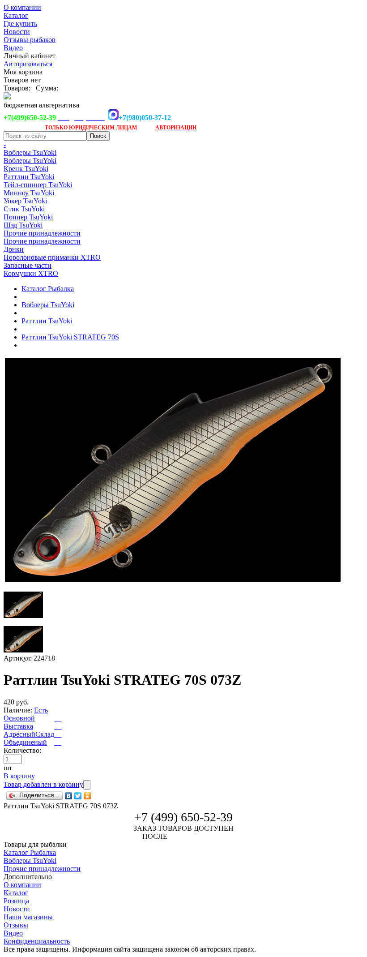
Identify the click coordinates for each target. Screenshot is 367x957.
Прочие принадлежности (42, 233)
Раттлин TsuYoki (29, 176)
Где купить (20, 23)
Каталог (16, 15)
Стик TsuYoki (24, 209)
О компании (22, 7)
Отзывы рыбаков (29, 39)
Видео (13, 47)
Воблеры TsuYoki (30, 152)
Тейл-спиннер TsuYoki (38, 185)
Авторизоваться (28, 64)
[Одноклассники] (87, 796)
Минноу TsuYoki (29, 193)
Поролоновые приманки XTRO (52, 257)
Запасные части (27, 265)
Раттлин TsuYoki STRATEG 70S (70, 337)
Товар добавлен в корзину (43, 784)
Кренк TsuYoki (26, 168)
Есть (41, 710)
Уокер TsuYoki (25, 201)
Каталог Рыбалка (47, 288)
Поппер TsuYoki (28, 217)
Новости (17, 31)
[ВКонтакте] (68, 796)
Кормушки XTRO (31, 273)
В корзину (19, 776)
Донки (14, 249)
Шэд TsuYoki (23, 225)
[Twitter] (78, 796)
